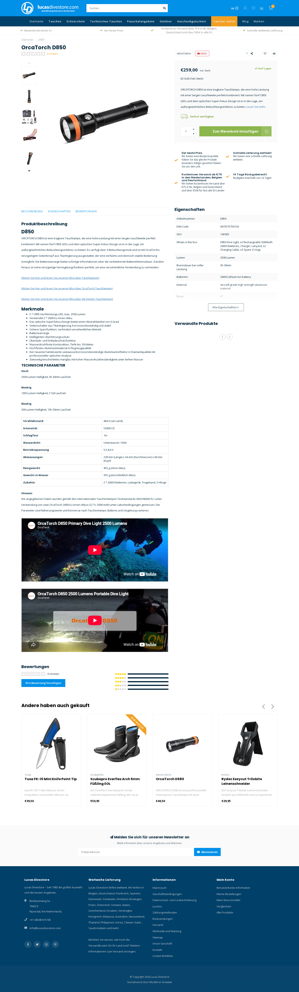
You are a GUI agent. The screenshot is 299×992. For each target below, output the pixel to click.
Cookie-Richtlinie (163, 956)
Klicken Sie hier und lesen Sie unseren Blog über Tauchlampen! (60, 278)
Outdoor (166, 21)
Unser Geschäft (162, 943)
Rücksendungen (163, 919)
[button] (32, 63)
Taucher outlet (224, 21)
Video (203, 53)
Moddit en (156, 982)
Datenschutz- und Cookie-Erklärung (174, 900)
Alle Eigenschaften (224, 307)
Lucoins (157, 906)
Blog (245, 21)
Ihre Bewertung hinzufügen (43, 683)
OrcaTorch (184, 53)
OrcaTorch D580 (170, 779)
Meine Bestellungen (229, 894)
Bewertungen (86, 211)
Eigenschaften (59, 211)
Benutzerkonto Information (233, 888)
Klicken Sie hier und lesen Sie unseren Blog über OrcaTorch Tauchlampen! (67, 288)
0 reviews (52, 53)
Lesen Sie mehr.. (256, 107)
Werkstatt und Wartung (167, 931)
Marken (259, 21)
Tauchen (55, 21)
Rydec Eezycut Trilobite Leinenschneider (242, 781)
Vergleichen (224, 906)
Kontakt (157, 950)
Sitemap (158, 937)
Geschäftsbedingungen (167, 894)
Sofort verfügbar (202, 116)
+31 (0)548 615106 (40, 920)
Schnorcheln (76, 21)
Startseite (36, 21)
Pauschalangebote (141, 21)
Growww (167, 982)
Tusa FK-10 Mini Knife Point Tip (51, 779)
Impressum (159, 888)
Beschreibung (32, 211)
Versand (158, 925)
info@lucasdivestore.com (45, 928)
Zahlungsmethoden (165, 912)
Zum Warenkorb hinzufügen (235, 131)
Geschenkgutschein (191, 21)
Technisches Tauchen (106, 21)
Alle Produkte (225, 912)
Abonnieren (209, 852)
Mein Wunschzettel (228, 900)
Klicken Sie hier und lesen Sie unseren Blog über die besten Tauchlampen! (67, 299)
